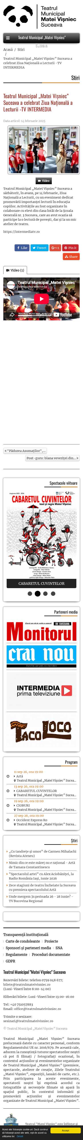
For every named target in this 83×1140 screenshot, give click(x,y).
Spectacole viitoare (63, 483)
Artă (19, 776)
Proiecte (51, 941)
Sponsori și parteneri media (28, 948)
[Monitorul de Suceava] (41, 631)
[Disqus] (41, 382)
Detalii (19, 1136)
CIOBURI (23, 805)
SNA (59, 948)
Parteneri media (65, 612)
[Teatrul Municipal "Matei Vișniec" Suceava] (38, 16)
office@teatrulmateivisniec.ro (37, 1009)
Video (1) (16, 270)
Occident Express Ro (31, 820)
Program (71, 762)
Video (45, 180)
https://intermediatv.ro (21, 232)
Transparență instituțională (25, 935)
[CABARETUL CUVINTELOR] (41, 539)
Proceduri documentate (51, 955)
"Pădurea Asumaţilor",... (26, 451)
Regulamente (16, 955)
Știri (74, 840)
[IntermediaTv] (41, 691)
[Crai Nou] (41, 656)
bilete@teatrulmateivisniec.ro (26, 985)
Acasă (8, 50)
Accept (65, 1130)
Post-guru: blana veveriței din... (52, 458)
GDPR (10, 961)
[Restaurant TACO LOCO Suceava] (41, 730)
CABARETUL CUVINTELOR (36, 791)
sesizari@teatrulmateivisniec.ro (28, 1021)
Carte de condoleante (23, 941)
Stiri (21, 50)
